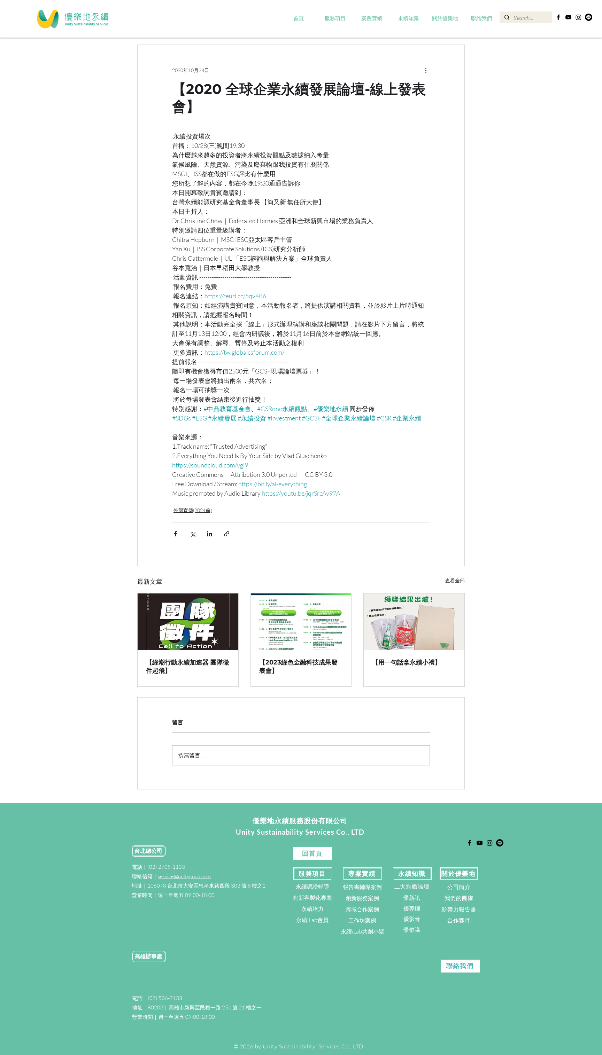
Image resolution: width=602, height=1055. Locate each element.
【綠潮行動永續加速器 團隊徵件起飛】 (187, 667)
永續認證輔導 (312, 886)
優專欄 (411, 908)
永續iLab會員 (312, 919)
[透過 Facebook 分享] (175, 533)
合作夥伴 (459, 920)
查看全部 (455, 580)
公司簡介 (459, 886)
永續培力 (312, 908)
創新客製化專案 (312, 897)
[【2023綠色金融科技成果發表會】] (301, 621)
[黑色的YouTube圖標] (568, 17)
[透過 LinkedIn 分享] (209, 533)
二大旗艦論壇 (412, 886)
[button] (335, 18)
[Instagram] (578, 17)
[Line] (588, 17)
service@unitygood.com (184, 876)
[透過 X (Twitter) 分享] (192, 533)
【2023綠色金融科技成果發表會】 (298, 667)
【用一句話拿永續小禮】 (406, 662)
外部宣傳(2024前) (192, 510)
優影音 (411, 918)
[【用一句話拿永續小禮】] (414, 621)
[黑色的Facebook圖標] (558, 17)
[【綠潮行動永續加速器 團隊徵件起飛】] (188, 621)
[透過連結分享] (226, 533)
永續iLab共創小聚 (362, 931)
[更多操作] (426, 70)
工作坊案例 (362, 920)
